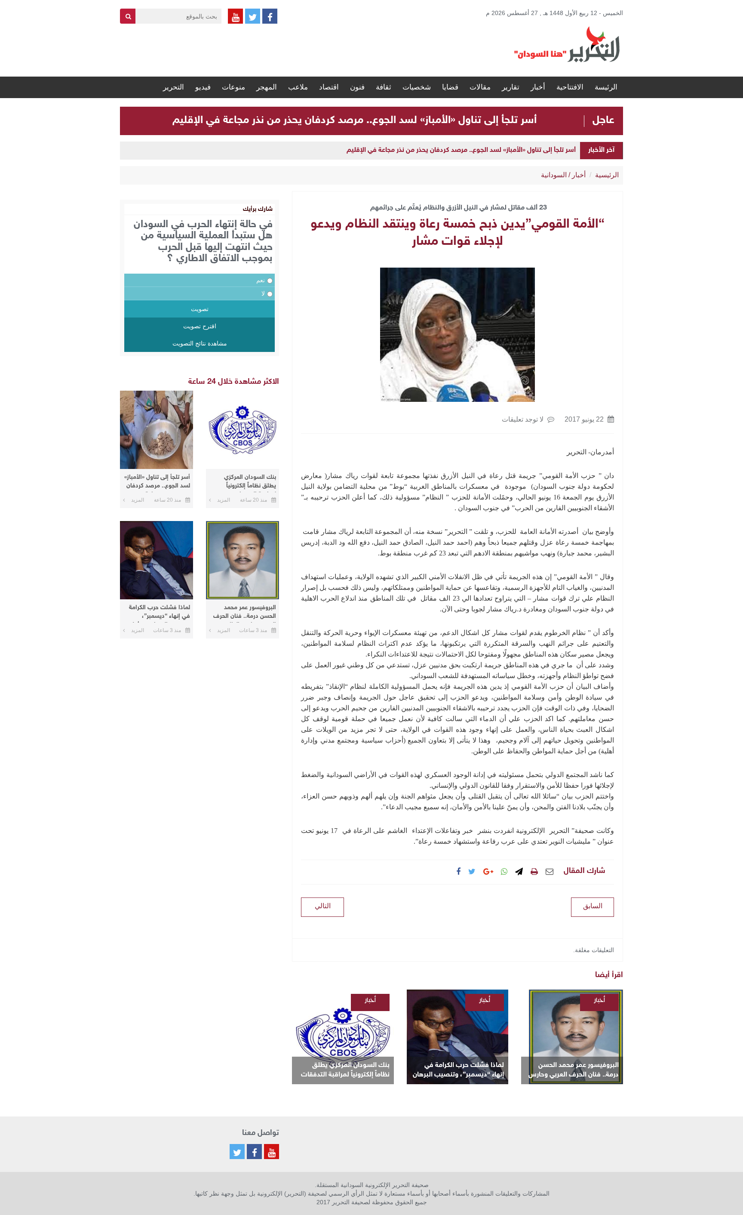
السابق (592, 906)
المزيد (223, 500)
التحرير (173, 87)
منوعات (233, 87)
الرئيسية (607, 175)
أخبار (538, 87)
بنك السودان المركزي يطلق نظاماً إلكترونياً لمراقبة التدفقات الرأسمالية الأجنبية (345, 1070)
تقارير (510, 87)
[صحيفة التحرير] (567, 43)
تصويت (200, 308)
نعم (260, 280)
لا (263, 293)
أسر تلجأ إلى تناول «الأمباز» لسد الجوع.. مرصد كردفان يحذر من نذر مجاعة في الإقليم (354, 120)
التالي (323, 906)
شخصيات (416, 87)
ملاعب (298, 87)
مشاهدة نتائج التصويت (199, 343)
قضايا (450, 87)
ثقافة (383, 87)
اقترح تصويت (199, 326)
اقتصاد (329, 87)
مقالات (480, 87)
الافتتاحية (569, 87)
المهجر (266, 87)
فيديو (203, 87)
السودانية (554, 175)
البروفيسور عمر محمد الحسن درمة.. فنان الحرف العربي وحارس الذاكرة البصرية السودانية (573, 1070)
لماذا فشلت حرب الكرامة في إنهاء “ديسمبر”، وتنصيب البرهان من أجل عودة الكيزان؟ (458, 1070)
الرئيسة (606, 87)
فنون (357, 87)
